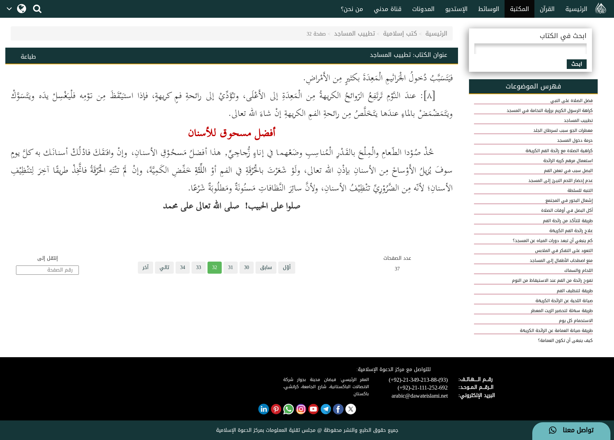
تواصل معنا (575, 430)
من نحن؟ (352, 9)
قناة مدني (388, 9)
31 (230, 267)
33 (198, 267)
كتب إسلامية (400, 33)
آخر (145, 267)
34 (182, 267)
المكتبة (519, 9)
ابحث (576, 64)
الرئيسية (576, 9)
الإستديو (456, 9)
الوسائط (488, 9)
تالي (164, 267)
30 (246, 267)
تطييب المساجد (354, 33)
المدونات (423, 9)
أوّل (287, 267)
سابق (266, 267)
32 (214, 267)
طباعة (28, 56)
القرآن (547, 9)
